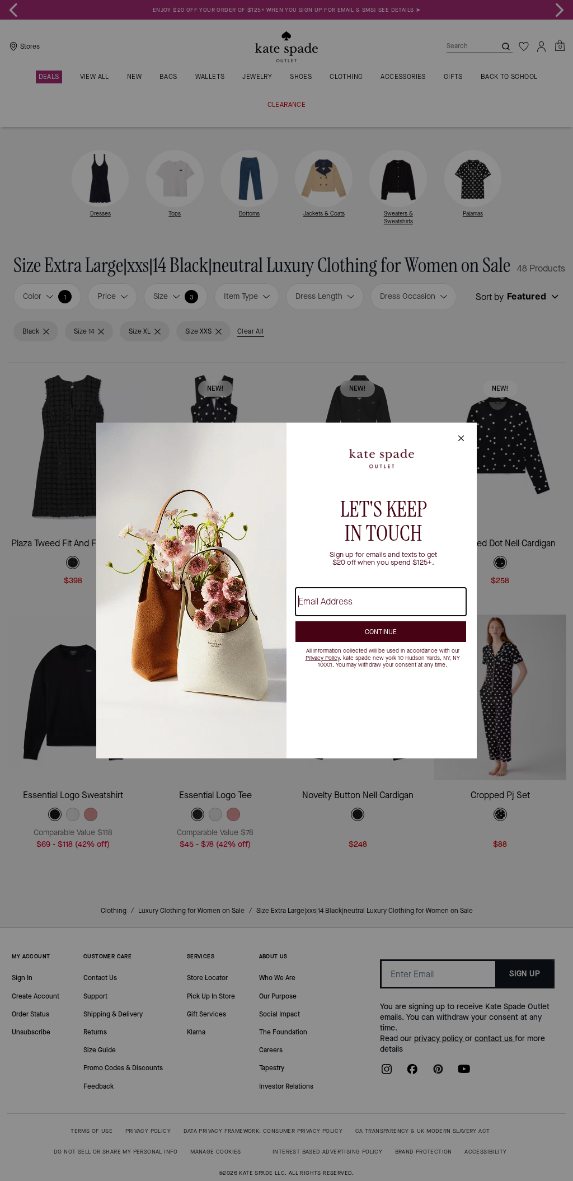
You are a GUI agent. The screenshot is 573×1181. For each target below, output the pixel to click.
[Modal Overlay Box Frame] (286, 590)
